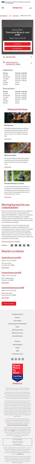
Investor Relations (17, 344)
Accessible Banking (17, 336)
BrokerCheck (20, 454)
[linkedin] (22, 359)
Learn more (7, 139)
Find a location (17, 320)
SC (10, 16)
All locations (3, 16)
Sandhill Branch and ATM (11, 257)
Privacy (17, 327)
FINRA (12, 430)
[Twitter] (28, 245)
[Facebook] (16, 245)
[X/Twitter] (19, 359)
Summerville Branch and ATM (13, 287)
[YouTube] (12, 245)
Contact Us (17, 44)
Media (17, 351)
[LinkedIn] (24, 245)
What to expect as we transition (11, 241)
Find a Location (9, 303)
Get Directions (17, 48)
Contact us (17, 317)
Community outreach (17, 354)
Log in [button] (30, 8)
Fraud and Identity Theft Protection (17, 324)
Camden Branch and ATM (11, 272)
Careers (17, 347)
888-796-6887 (5, 268)
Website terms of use (17, 333)
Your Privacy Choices (17, 330)
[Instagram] (20, 245)
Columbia (16, 16)
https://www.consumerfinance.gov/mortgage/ (17, 425)
